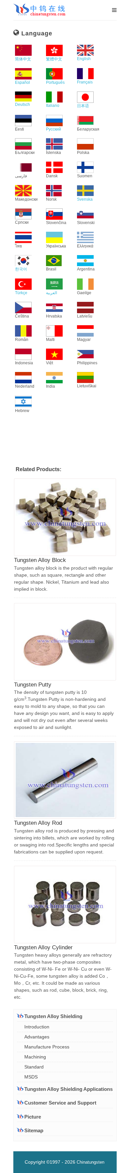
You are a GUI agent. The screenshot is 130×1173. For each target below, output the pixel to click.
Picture (32, 1117)
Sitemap (33, 1130)
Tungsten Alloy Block (40, 560)
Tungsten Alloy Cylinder (43, 947)
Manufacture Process (46, 1046)
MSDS (31, 1077)
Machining (35, 1056)
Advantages (36, 1036)
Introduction (36, 1026)
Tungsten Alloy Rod (38, 823)
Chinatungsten (90, 1162)
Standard (34, 1066)
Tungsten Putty (32, 684)
